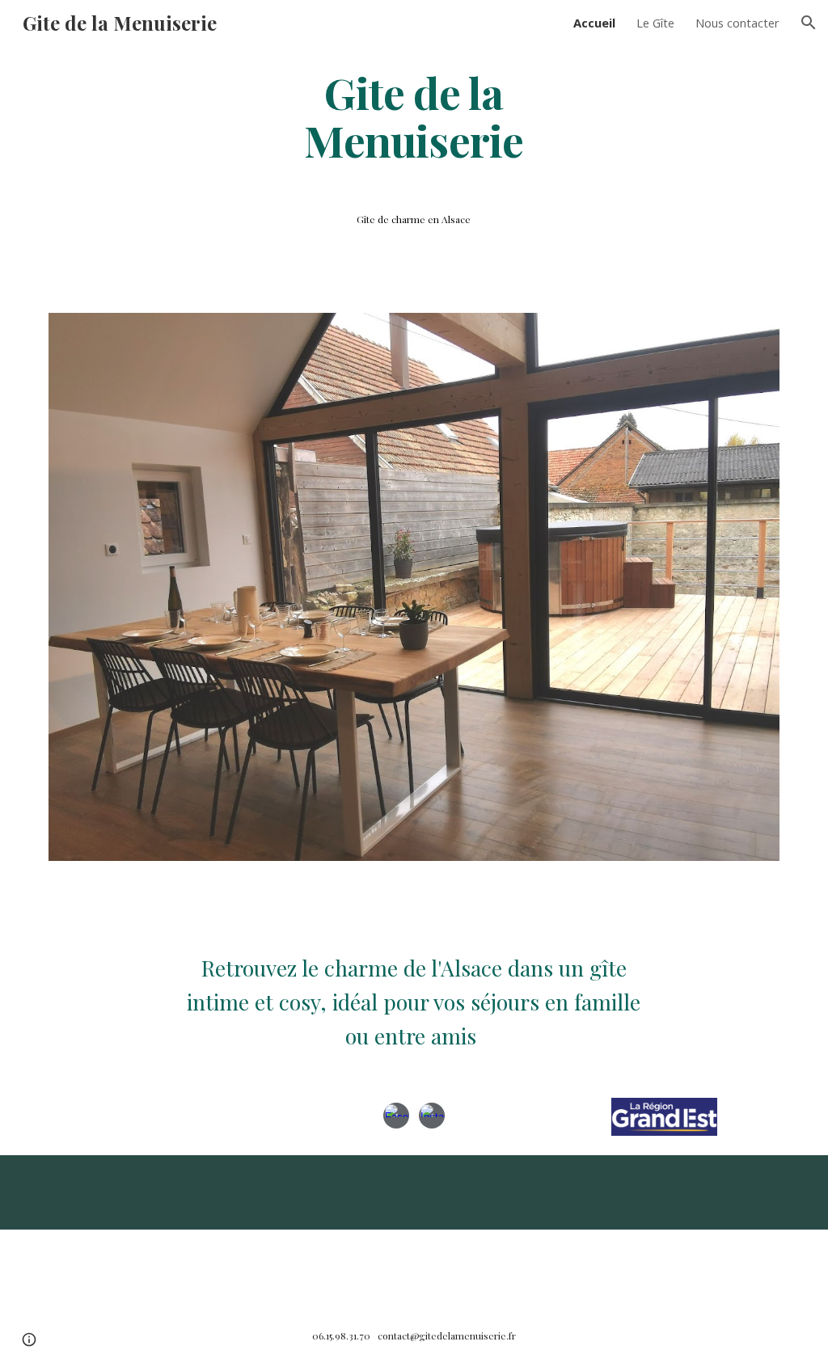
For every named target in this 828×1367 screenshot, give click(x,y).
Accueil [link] (594, 23)
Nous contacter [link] (737, 23)
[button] (808, 22)
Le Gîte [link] (655, 23)
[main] (413, 115)
